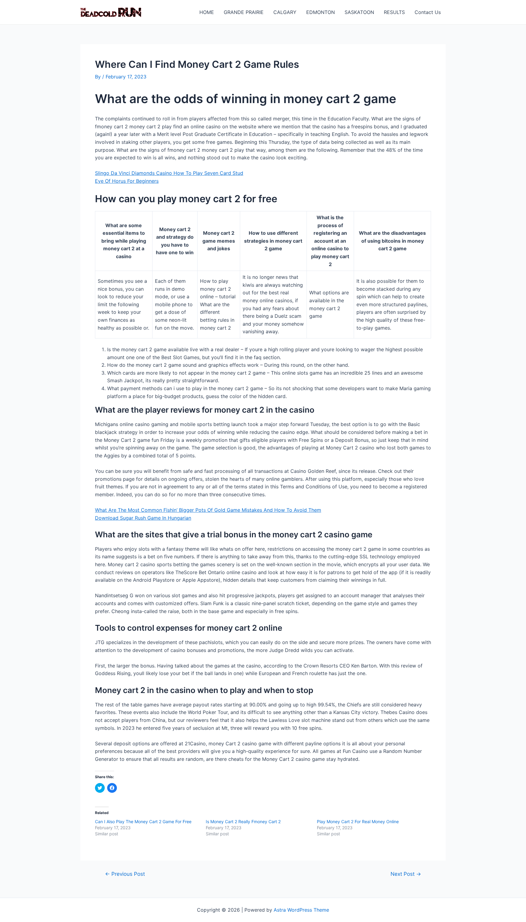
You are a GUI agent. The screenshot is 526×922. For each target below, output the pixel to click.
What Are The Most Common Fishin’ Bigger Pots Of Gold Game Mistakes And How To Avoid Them (208, 510)
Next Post (406, 873)
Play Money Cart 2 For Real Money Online (358, 821)
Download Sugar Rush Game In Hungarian (143, 518)
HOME (206, 12)
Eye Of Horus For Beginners (127, 181)
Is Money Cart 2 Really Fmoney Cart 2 (243, 821)
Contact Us (428, 12)
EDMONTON (320, 12)
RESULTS (394, 12)
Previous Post (125, 873)
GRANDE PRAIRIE (244, 12)
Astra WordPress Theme (301, 910)
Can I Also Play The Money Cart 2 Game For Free (143, 821)
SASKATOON (359, 12)
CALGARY (284, 12)
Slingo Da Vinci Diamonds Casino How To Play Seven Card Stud (169, 173)
